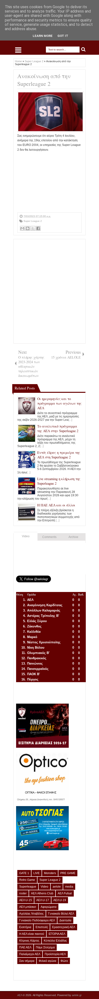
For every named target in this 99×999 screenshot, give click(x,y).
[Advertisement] (49, 182)
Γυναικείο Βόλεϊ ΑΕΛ (61, 913)
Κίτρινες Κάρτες (29, 940)
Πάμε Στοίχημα (45, 947)
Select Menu (18, 50)
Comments (49, 537)
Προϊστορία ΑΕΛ (55, 954)
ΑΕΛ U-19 (59, 900)
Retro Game (27, 880)
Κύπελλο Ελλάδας (55, 940)
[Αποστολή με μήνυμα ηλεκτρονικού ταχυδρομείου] (22, 228)
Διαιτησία (65, 920)
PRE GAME (67, 873)
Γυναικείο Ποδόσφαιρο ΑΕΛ (37, 920)
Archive (73, 537)
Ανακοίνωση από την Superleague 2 (44, 80)
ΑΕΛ (20, 995)
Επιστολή (42, 927)
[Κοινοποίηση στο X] (33, 228)
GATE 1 (24, 873)
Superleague (27, 886)
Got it (62, 36)
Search (83, 49)
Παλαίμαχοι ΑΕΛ (29, 954)
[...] (70, 419)
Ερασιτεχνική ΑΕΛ (63, 927)
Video (26, 536)
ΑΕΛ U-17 (42, 900)
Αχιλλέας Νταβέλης (31, 913)
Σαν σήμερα (26, 961)
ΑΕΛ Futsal (65, 893)
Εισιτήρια (25, 927)
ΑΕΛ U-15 (25, 900)
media (69, 886)
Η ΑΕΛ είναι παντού (31, 934)
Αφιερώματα (48, 907)
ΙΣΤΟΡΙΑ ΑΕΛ (57, 934)
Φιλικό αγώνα (47, 961)
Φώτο (64, 961)
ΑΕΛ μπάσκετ (27, 907)
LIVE (36, 873)
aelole (57, 886)
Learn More (43, 36)
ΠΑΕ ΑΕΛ (25, 947)
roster (23, 893)
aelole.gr (77, 995)
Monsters (50, 873)
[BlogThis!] (27, 228)
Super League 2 (33, 221)
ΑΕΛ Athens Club (42, 893)
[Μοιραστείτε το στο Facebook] (38, 228)
